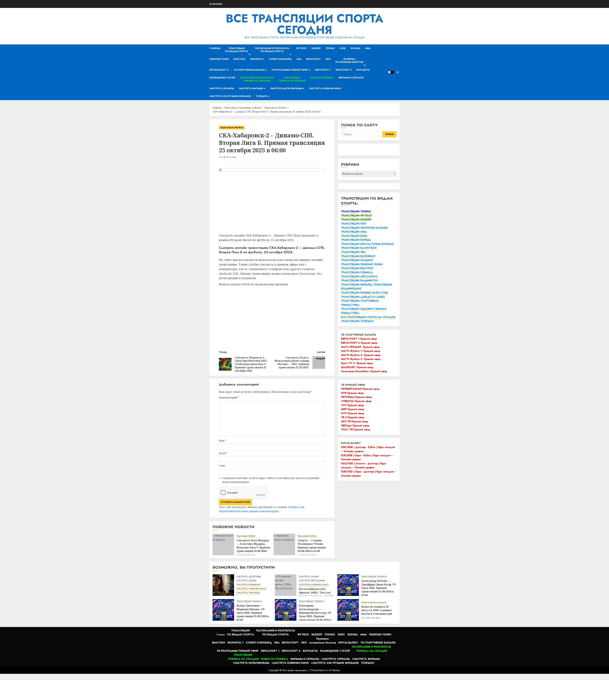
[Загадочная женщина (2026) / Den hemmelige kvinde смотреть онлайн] (223, 585)
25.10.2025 (231, 157)
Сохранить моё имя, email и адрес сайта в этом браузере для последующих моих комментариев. (270, 480)
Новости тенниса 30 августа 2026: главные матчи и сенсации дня (376, 610)
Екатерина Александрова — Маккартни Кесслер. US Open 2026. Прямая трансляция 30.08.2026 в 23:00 (315, 614)
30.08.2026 (375, 618)
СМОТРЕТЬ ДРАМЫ (246, 580)
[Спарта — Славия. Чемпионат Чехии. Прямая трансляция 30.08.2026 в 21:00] (284, 544)
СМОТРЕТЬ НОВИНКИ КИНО (251, 588)
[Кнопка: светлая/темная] (391, 72)
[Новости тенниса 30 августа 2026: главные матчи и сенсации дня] (348, 610)
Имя (222, 440)
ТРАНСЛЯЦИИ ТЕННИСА (374, 576)
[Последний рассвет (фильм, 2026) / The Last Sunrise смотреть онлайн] (285, 585)
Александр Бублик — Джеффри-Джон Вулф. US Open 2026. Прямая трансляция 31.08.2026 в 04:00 (378, 588)
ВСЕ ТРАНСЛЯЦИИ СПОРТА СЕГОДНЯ (304, 24)
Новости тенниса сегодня (373, 602)
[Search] (398, 72)
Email (223, 453)
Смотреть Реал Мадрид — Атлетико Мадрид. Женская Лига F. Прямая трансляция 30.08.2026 (253, 546)
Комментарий (229, 397)
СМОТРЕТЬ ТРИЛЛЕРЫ (248, 592)
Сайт (222, 465)
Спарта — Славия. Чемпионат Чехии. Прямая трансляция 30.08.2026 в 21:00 (312, 546)
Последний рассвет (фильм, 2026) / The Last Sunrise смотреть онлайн (316, 592)
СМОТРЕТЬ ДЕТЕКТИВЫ (248, 576)
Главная (214, 48)
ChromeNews (317, 670)
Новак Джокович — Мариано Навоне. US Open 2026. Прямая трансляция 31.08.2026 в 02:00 (252, 613)
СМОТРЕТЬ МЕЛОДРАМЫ (312, 580)
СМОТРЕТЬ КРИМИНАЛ (248, 584)
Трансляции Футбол (231, 127)
